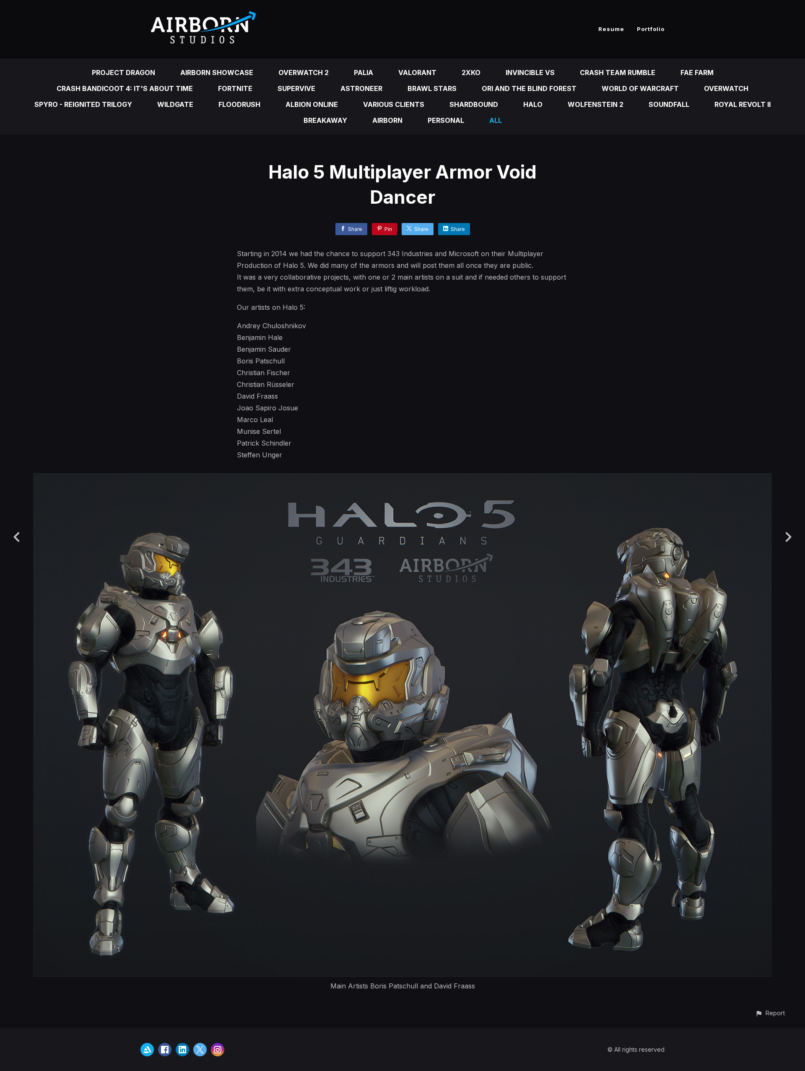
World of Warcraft (640, 88)
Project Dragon (123, 72)
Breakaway (325, 120)
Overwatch (726, 88)
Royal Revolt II (742, 104)
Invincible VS (530, 72)
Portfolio (651, 29)
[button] (770, 1013)
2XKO (471, 72)
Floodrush (239, 104)
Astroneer (361, 88)
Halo (533, 104)
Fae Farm (697, 72)
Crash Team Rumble (617, 72)
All (495, 120)
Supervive (296, 88)
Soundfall (669, 104)
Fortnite (235, 88)
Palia (363, 72)
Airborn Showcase (216, 72)
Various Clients (393, 104)
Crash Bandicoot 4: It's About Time (125, 88)
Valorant (417, 72)
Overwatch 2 (303, 72)
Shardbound (473, 104)
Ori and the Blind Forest (529, 88)
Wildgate (175, 104)
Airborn (387, 120)
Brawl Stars (432, 88)
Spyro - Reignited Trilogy (83, 104)
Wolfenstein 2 (595, 104)
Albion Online (312, 104)
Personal (446, 120)
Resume (611, 29)
